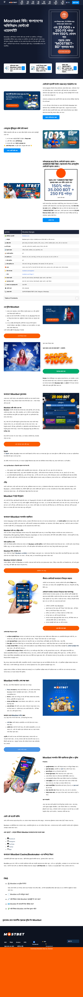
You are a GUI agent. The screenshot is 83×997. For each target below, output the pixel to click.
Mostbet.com (25, 236)
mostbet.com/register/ (28, 270)
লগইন (8, 722)
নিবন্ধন (8, 689)
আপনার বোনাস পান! (60, 371)
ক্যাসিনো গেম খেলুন (41, 570)
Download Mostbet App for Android (41, 948)
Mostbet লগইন (17, 715)
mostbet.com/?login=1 (28, 274)
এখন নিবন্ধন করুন (22, 336)
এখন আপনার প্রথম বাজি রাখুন (22, 444)
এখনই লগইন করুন (22, 749)
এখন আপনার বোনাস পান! (64, 51)
